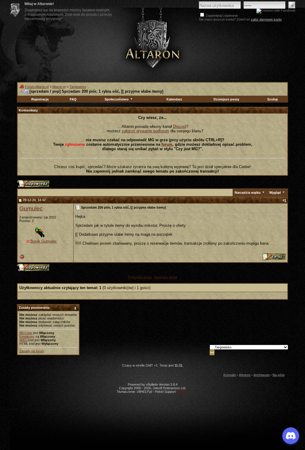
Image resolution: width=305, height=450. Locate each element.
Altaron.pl (59, 87)
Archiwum (261, 375)
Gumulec (31, 208)
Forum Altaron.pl (37, 87)
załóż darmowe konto (266, 19)
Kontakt (229, 375)
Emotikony (27, 336)
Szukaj (272, 99)
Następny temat (165, 277)
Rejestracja (40, 99)
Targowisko (77, 87)
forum (166, 144)
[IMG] (23, 340)
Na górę (279, 375)
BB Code (25, 333)
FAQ (73, 99)
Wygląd (275, 192)
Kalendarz (174, 99)
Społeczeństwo (117, 99)
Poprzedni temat (140, 277)
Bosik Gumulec (43, 241)
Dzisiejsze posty (226, 99)
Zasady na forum (31, 351)
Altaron (152, 44)
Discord (179, 126)
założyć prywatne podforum (145, 131)
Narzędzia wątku (248, 192)
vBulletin (183, 391)
